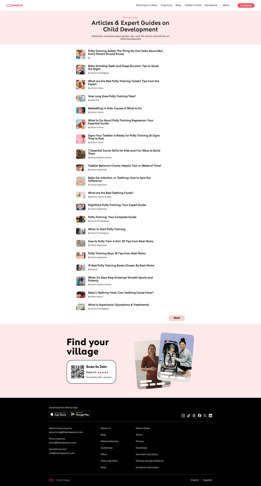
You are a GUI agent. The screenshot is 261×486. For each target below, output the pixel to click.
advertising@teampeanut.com (66, 432)
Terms (139, 435)
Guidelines (107, 448)
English (195, 480)
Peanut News (143, 428)
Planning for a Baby (146, 5)
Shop (103, 468)
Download (141, 448)
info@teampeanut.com (62, 453)
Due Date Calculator (147, 455)
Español (207, 480)
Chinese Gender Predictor (150, 461)
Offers (104, 455)
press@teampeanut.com (62, 443)
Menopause (211, 5)
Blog (103, 435)
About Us (106, 428)
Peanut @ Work (109, 461)
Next (177, 318)
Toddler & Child (193, 5)
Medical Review (109, 441)
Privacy (140, 441)
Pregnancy (166, 5)
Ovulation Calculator (147, 468)
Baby (178, 5)
